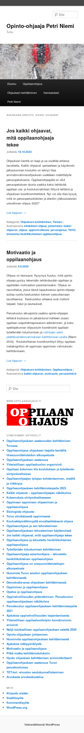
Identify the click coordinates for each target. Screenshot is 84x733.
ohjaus (23, 230)
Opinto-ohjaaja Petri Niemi (40, 25)
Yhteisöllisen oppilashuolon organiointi (34, 464)
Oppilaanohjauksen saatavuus (27, 460)
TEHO (71, 230)
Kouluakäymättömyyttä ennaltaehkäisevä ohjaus (39, 521)
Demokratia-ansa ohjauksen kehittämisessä (36, 582)
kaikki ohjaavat (33, 374)
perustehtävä (67, 374)
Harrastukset (51, 93)
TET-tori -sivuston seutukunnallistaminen (35, 672)
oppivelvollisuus (39, 230)
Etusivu (11, 84)
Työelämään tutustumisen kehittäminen (33, 549)
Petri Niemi (14, 101)
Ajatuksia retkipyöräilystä (23, 644)
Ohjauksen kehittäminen (22, 93)
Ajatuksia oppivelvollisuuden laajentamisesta (37, 615)
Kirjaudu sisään (17, 693)
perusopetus (59, 230)
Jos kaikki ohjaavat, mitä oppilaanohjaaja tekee (30, 137)
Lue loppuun (16, 212)
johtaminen (55, 226)
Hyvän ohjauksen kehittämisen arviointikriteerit (39, 658)
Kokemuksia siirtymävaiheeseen (28, 497)
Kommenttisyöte (17, 702)
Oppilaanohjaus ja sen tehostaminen (31, 526)
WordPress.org (16, 707)
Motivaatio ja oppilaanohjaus (24, 256)
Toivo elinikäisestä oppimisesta (28, 516)
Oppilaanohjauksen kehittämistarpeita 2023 (36, 488)
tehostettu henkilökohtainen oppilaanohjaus (34, 234)
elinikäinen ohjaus (35, 226)
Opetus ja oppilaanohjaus (24, 592)
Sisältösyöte (15, 698)
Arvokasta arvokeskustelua (24, 677)
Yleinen (57, 222)
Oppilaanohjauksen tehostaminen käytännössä (38, 530)
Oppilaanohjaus (32, 84)
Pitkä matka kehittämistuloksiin (28, 653)
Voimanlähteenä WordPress (42, 724)
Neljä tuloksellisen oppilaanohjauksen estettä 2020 (41, 629)
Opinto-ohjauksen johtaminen (27, 634)
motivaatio (51, 374)
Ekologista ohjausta (20, 511)
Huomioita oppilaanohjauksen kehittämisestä (37, 639)
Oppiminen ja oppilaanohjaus (27, 587)
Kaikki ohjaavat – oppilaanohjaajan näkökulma (38, 493)
